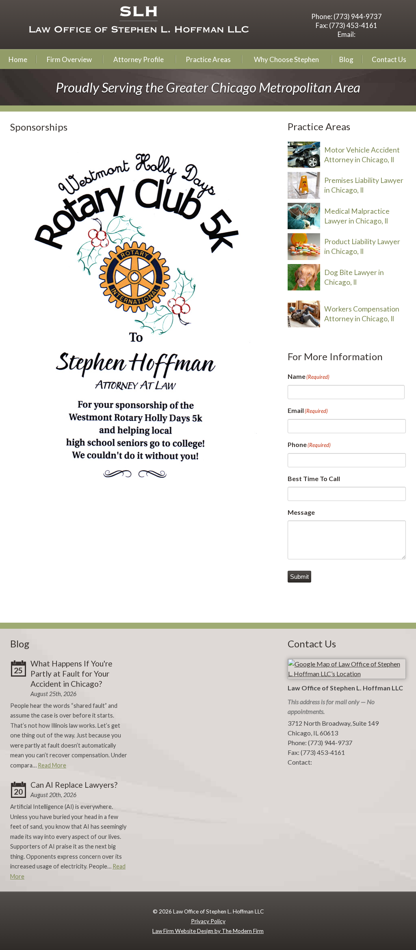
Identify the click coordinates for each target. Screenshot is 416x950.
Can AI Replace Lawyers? (73, 784)
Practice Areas (208, 59)
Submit (299, 576)
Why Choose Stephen (286, 59)
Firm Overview (69, 59)
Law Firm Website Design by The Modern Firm (208, 931)
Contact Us (389, 59)
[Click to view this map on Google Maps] (347, 673)
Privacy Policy (208, 921)
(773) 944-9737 (358, 16)
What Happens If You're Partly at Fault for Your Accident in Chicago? (71, 673)
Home (18, 59)
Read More (52, 765)
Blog (346, 59)
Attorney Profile (138, 59)
